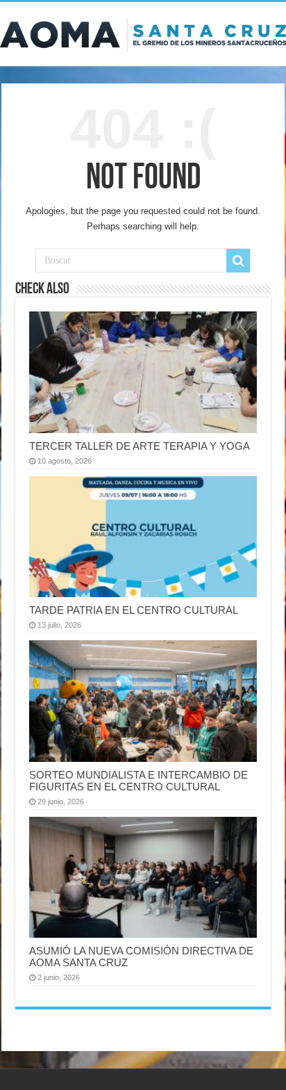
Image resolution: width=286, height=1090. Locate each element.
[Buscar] (238, 260)
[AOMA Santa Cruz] (143, 32)
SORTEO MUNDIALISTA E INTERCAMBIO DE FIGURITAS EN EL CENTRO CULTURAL (138, 780)
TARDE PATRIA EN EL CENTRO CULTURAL (133, 610)
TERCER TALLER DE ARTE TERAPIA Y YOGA (139, 446)
